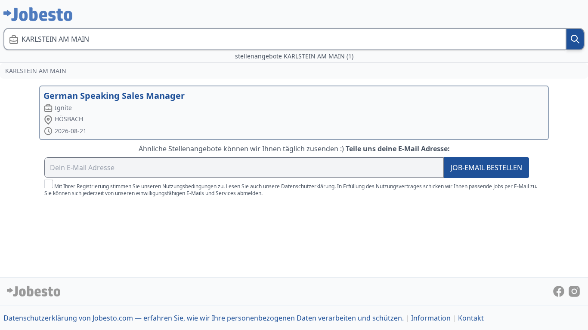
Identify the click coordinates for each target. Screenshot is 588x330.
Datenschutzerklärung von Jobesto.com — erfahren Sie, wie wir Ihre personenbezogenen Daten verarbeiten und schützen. (203, 318)
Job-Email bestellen (486, 167)
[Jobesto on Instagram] (574, 290)
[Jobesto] (37, 14)
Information (431, 318)
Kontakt (471, 318)
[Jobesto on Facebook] (559, 290)
